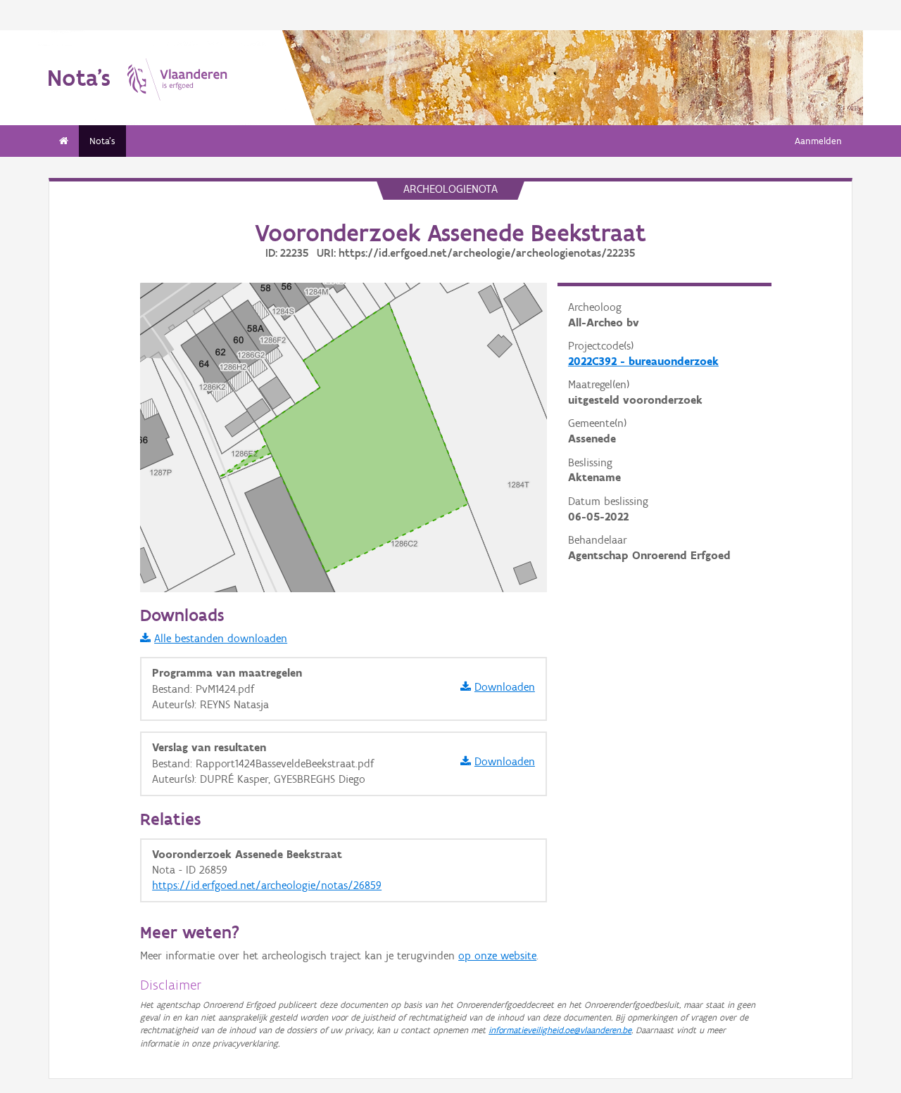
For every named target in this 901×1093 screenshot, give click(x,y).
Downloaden (504, 686)
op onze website (497, 955)
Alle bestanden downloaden (220, 638)
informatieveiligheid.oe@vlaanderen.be (560, 1030)
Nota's (102, 141)
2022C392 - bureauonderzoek (643, 361)
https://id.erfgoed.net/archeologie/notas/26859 (267, 885)
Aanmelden (818, 141)
